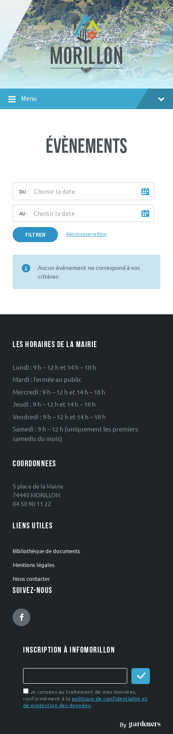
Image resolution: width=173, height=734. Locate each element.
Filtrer (35, 234)
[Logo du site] (86, 72)
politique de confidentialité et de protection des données (85, 701)
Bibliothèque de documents (46, 550)
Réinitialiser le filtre (86, 234)
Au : (23, 213)
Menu (29, 98)
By (124, 724)
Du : (24, 191)
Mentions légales (34, 564)
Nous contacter (31, 578)
